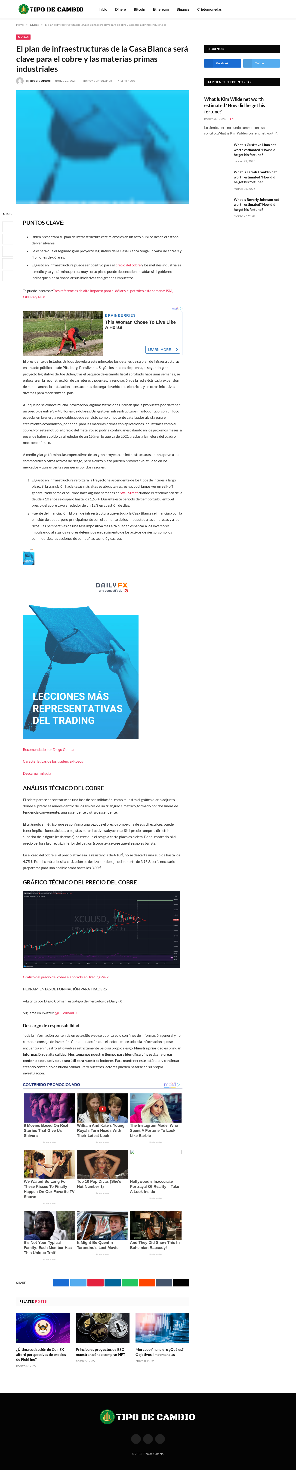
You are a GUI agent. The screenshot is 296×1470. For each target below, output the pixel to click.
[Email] (7, 276)
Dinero (120, 9)
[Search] (271, 9)
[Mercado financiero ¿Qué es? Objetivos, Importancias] (162, 1328)
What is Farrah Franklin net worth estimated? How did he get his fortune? (255, 177)
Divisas (23, 37)
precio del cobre (128, 265)
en (232, 119)
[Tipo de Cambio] (51, 9)
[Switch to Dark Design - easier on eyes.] (277, 9)
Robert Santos (40, 81)
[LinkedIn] (7, 251)
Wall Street (129, 492)
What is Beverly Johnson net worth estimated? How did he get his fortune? (256, 204)
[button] (102, 662)
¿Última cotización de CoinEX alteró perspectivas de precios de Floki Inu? (41, 1354)
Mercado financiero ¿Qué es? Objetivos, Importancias (160, 1352)
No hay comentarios (97, 81)
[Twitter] (7, 239)
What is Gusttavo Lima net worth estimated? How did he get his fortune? (255, 150)
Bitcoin (139, 9)
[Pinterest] (7, 264)
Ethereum (161, 9)
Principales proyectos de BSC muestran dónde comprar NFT (100, 1352)
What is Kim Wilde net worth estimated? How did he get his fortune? (234, 105)
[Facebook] (7, 227)
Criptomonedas (209, 9)
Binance (183, 9)
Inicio (103, 9)
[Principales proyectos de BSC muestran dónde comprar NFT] (103, 1328)
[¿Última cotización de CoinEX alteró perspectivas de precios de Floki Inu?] (43, 1328)
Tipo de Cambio (153, 1454)
